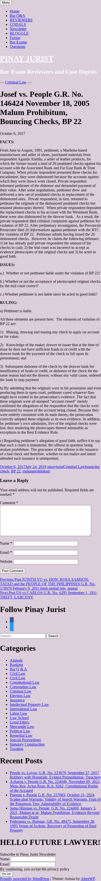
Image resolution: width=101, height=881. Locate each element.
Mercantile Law (22, 727)
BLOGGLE (19, 33)
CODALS (18, 24)
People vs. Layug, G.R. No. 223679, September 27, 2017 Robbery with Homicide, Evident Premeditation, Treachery (55, 775)
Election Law (20, 696)
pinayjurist (55, 467)
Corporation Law (23, 687)
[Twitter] (12, 627)
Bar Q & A (18, 669)
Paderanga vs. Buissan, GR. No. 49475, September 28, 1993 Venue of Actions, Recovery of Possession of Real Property (53, 825)
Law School (19, 718)
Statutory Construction (27, 744)
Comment (9, 503)
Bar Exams (18, 42)
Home (14, 11)
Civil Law (17, 673)
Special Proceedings (25, 740)
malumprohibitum (36, 471)
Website (6, 561)
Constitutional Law (24, 682)
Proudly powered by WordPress (24, 879)
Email (6, 552)
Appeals (16, 660)
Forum (15, 38)
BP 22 (16, 471)
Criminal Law (15, 82)
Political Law (20, 731)
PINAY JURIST (26, 58)
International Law (23, 709)
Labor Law (18, 713)
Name (6, 543)
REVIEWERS (21, 20)
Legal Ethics (19, 722)
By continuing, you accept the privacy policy (34, 869)
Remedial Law (21, 735)
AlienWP (88, 879)
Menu (6, 2)
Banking (16, 665)
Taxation (16, 749)
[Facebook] (12, 622)
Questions (17, 46)
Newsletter (18, 29)
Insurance (17, 700)
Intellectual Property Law (29, 704)
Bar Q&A (17, 16)
